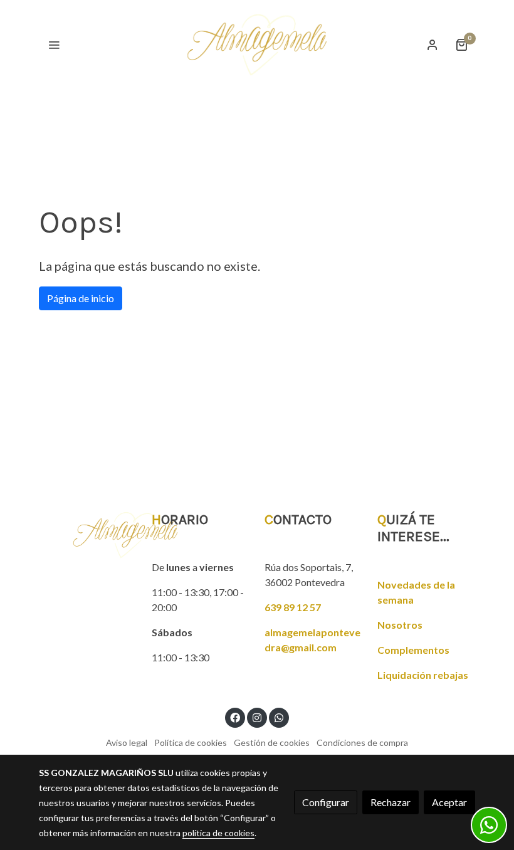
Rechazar (390, 802)
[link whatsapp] (279, 717)
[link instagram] (257, 717)
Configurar (325, 802)
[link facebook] (235, 717)
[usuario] (432, 44)
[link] (257, 45)
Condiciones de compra (362, 742)
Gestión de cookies (272, 742)
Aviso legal (126, 742)
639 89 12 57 (293, 607)
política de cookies (218, 832)
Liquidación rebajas (422, 675)
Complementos (413, 650)
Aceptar (449, 802)
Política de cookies (190, 742)
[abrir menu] (53, 44)
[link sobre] (88, 535)
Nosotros (399, 625)
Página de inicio (80, 298)
